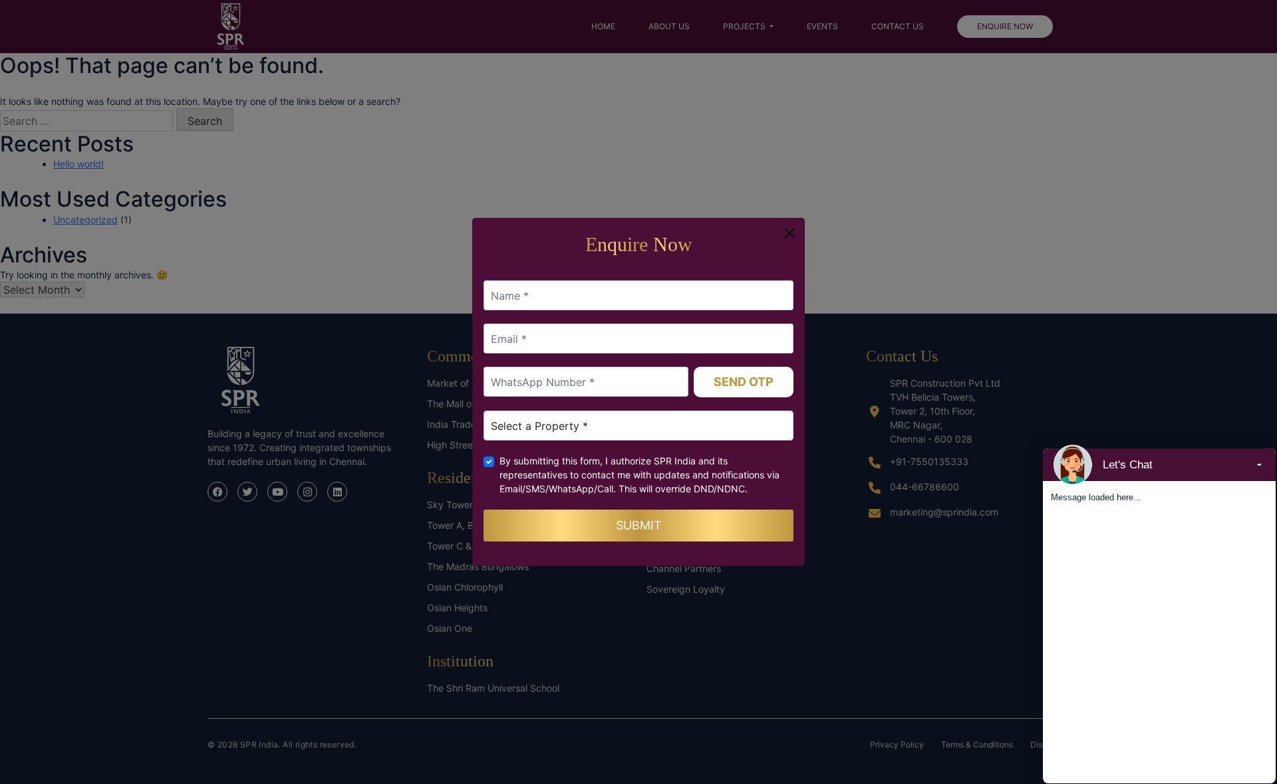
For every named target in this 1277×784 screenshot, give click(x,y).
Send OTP (744, 382)
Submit (639, 525)
